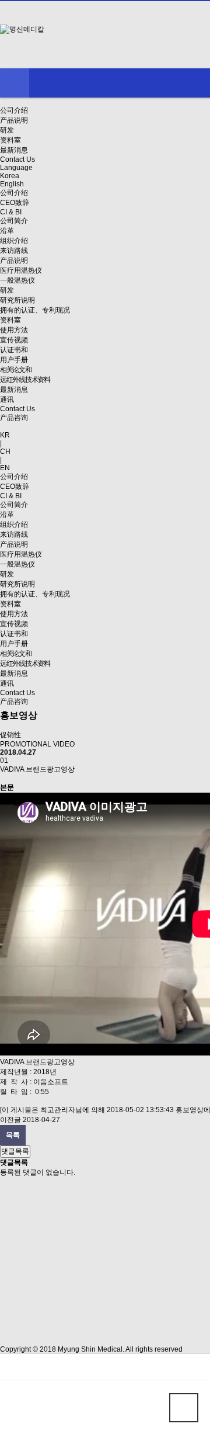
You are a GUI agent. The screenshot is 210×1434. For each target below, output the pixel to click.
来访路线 (14, 250)
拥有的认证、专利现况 (35, 310)
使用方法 (14, 330)
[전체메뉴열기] (14, 83)
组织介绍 (14, 241)
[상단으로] (183, 1407)
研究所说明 (17, 300)
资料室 (10, 140)
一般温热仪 (17, 280)
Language (16, 168)
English (12, 184)
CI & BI (11, 212)
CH (5, 451)
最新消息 (14, 150)
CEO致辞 (14, 203)
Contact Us (17, 159)
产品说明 (14, 120)
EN (5, 468)
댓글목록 (15, 1151)
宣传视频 (14, 340)
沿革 (7, 231)
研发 (7, 130)
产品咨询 (14, 418)
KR (5, 435)
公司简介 (14, 221)
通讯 (7, 399)
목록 (13, 1135)
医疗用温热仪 (21, 270)
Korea (9, 176)
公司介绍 (14, 110)
